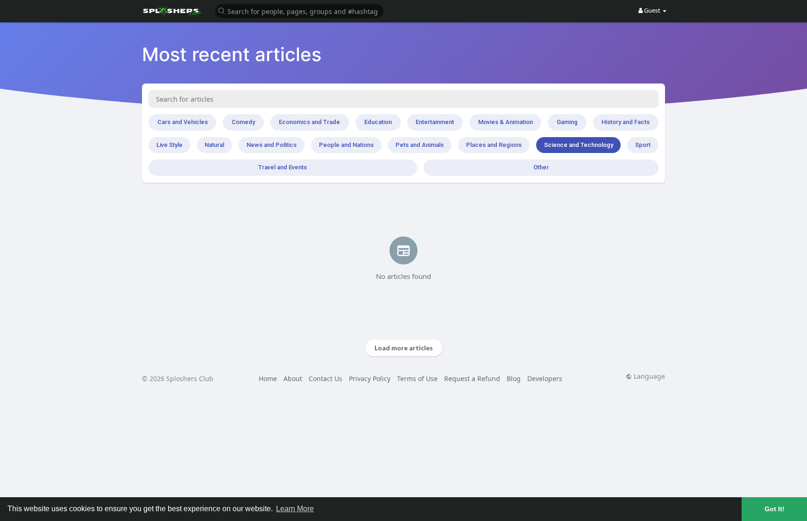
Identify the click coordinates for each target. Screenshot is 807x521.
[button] (299, 10)
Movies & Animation (505, 121)
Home (268, 378)
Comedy (243, 121)
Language (648, 376)
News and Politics (272, 144)
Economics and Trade (309, 121)
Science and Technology (578, 144)
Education (378, 121)
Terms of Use (417, 378)
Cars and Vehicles (182, 121)
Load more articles (404, 348)
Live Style (169, 144)
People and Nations (346, 144)
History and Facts (626, 121)
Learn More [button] (295, 509)
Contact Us (325, 378)
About (292, 378)
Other (541, 167)
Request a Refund (472, 378)
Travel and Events (282, 167)
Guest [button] (652, 10)
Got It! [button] (775, 509)
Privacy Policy (369, 378)
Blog (514, 378)
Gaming (567, 121)
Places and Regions (494, 144)
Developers (544, 378)
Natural (214, 144)
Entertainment (435, 121)
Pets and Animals (420, 144)
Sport (643, 144)
